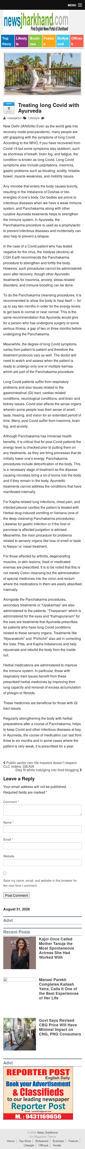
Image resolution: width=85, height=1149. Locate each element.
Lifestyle (21, 41)
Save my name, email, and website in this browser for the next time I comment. (40, 882)
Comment (11, 801)
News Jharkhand (47, 1132)
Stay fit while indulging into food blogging (47, 769)
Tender (57, 1145)
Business (35, 41)
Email (8, 839)
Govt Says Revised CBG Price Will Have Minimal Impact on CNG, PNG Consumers (60, 1027)
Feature (49, 41)
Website (8, 856)
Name (8, 822)
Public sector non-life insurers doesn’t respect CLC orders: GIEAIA (39, 764)
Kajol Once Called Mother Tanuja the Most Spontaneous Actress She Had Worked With (56, 948)
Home (10, 1141)
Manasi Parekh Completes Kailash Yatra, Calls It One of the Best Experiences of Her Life (59, 988)
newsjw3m (14, 118)
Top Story (6, 41)
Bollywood (62, 41)
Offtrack (76, 41)
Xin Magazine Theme (42, 1137)
